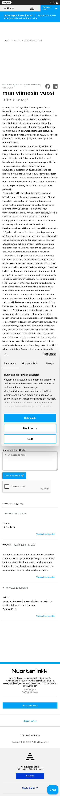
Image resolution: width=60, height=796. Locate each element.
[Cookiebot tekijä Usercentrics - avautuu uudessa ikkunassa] (42, 355)
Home (7, 41)
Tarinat (17, 41)
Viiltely (20, 85)
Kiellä (30, 438)
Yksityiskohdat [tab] (30, 363)
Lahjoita (6, 3)
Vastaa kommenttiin (45, 534)
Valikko (7, 8)
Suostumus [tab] (10, 363)
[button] (52, 789)
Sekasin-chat (47, 8)
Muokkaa (28, 428)
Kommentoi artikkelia (13, 450)
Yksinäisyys (33, 85)
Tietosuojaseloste (30, 735)
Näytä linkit (29, 721)
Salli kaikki (30, 417)
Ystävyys (7, 88)
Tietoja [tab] (50, 363)
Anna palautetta (30, 705)
